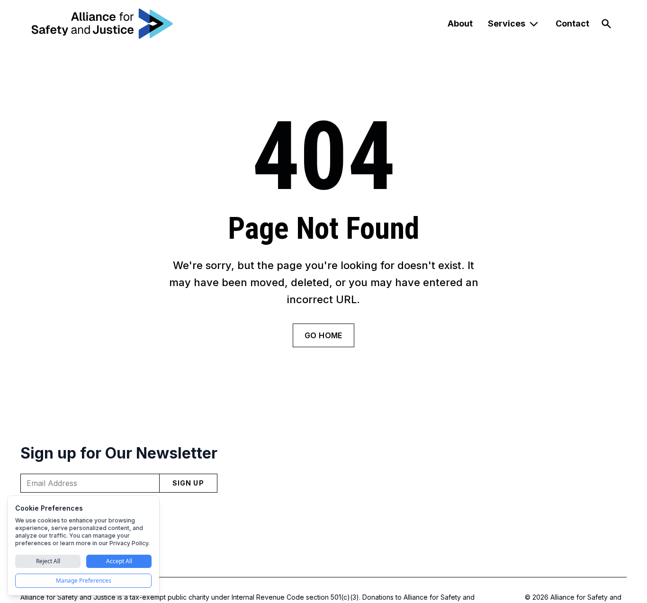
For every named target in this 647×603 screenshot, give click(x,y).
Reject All (48, 561)
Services (506, 23)
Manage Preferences (83, 580)
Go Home (323, 335)
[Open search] (606, 23)
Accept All (119, 561)
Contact (572, 23)
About (460, 23)
